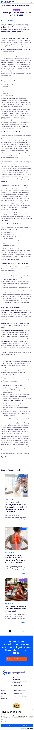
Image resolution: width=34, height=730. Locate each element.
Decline (25, 725)
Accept (9, 725)
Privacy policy (4, 721)
